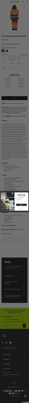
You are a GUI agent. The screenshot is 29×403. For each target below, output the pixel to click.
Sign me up (21, 204)
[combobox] (21, 200)
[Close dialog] (27, 193)
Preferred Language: (18, 198)
